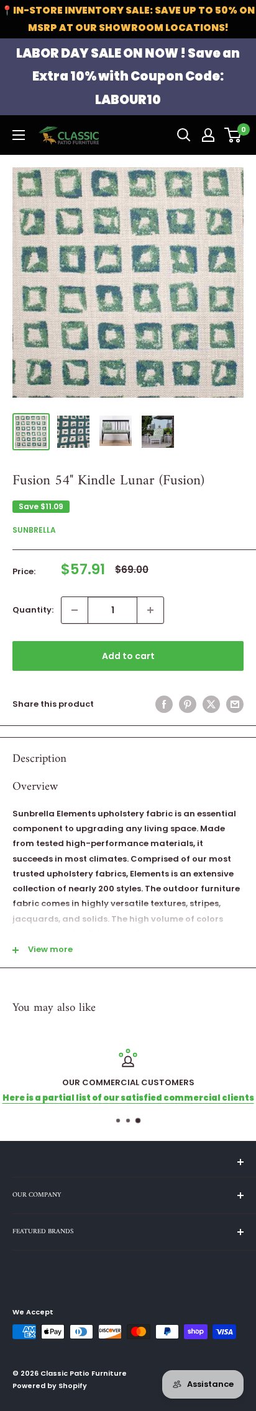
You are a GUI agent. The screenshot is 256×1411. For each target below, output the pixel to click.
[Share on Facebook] (164, 704)
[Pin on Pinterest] (187, 704)
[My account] (208, 135)
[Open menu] (18, 135)
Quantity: (32, 610)
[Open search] (184, 135)
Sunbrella (34, 530)
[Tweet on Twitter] (211, 704)
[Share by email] (235, 704)
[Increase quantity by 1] (150, 610)
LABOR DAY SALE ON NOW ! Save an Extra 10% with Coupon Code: (128, 76)
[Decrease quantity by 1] (75, 610)
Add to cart (128, 656)
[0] (233, 135)
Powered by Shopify (49, 1386)
